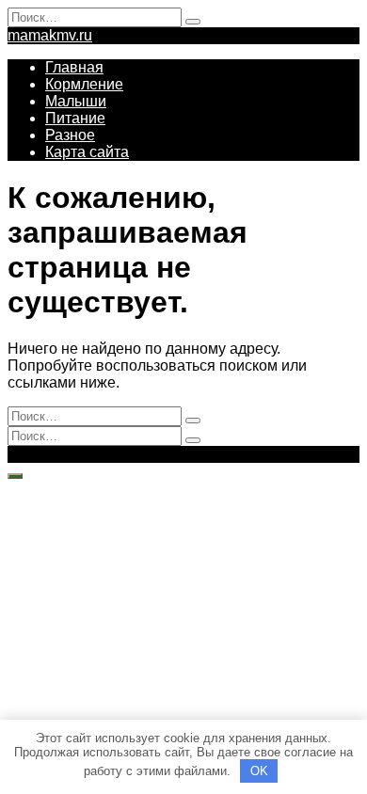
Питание (75, 118)
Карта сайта (87, 152)
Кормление (84, 84)
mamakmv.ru (50, 35)
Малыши (75, 101)
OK (259, 771)
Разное (70, 135)
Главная (74, 67)
